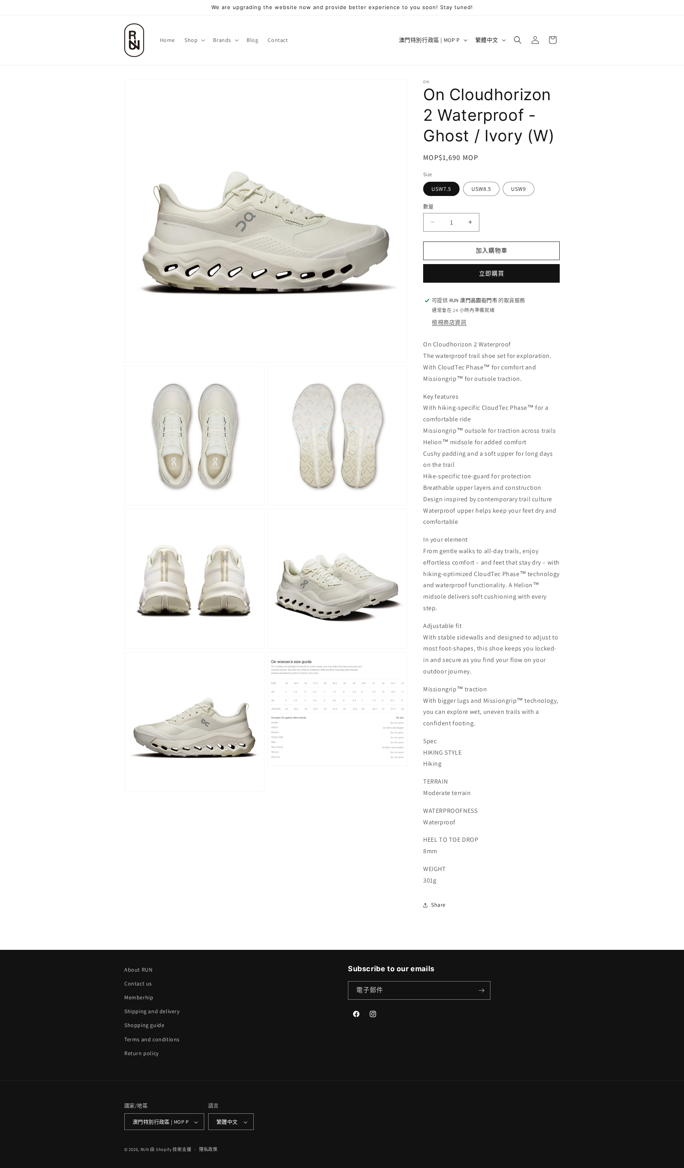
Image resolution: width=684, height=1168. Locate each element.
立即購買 (491, 273)
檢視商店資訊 (449, 322)
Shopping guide (144, 1025)
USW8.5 (481, 188)
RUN (145, 1150)
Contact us (138, 983)
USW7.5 (441, 188)
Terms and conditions (152, 1039)
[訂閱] (481, 990)
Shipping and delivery (152, 1011)
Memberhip (138, 997)
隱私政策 (208, 1149)
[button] (194, 40)
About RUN (138, 969)
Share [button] (438, 904)
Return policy (141, 1053)
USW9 (518, 188)
